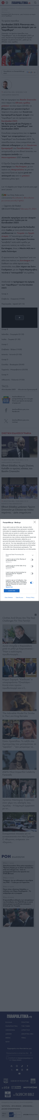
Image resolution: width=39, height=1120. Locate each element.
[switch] (31, 560)
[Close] (35, 522)
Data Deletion (9, 597)
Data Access (19, 597)
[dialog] (19, 560)
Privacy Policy (30, 597)
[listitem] (19, 555)
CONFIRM (11, 590)
